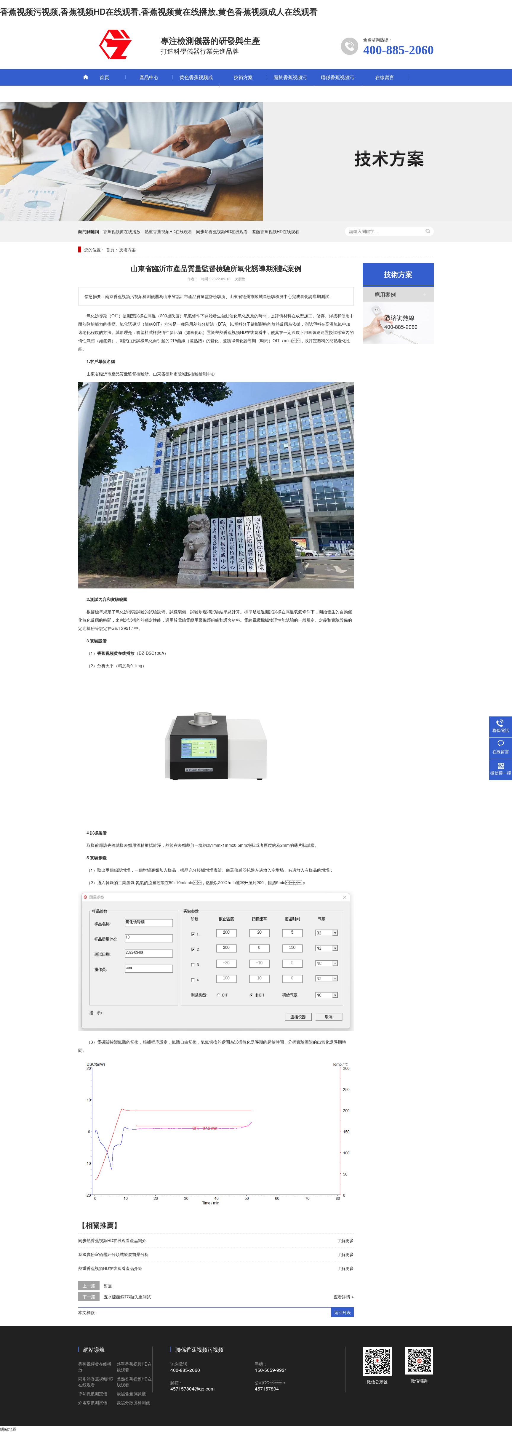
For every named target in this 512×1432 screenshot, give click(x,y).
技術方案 (243, 77)
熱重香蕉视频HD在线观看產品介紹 (110, 1268)
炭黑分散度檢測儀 (133, 1402)
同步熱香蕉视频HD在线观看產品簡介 (112, 1240)
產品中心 (149, 77)
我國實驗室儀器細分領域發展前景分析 (113, 1254)
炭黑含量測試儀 (131, 1393)
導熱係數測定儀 (92, 1393)
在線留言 (384, 77)
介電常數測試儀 (92, 1402)
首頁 (104, 77)
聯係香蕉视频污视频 (337, 85)
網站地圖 (8, 1429)
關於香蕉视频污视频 (290, 85)
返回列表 (342, 1312)
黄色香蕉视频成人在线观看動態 (196, 85)
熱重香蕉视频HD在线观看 (168, 231)
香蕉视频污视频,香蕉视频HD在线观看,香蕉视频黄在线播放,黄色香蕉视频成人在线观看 (159, 11)
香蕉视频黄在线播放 (121, 231)
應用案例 (385, 294)
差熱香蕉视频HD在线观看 (275, 231)
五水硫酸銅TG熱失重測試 (127, 1297)
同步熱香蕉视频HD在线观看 (222, 231)
